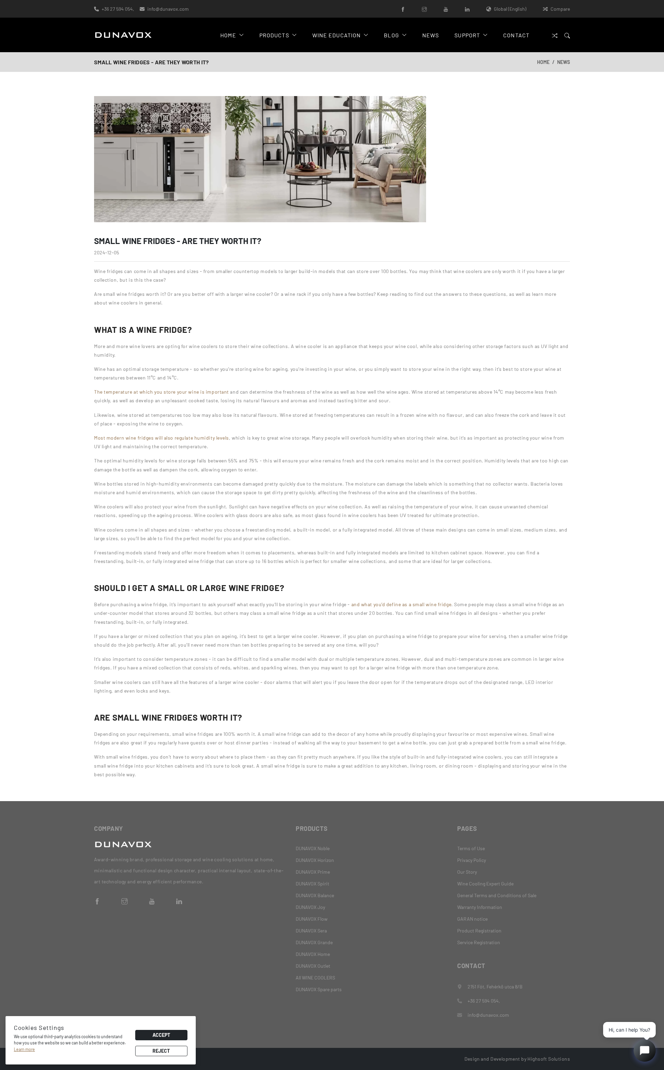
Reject (161, 1051)
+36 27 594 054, (118, 9)
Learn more (24, 1049)
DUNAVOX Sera (311, 930)
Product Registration (479, 930)
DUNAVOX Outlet (313, 966)
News (430, 35)
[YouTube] (445, 9)
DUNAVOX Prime (313, 872)
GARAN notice (472, 919)
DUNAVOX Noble (313, 848)
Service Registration (478, 942)
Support (467, 35)
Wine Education (336, 35)
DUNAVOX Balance (315, 895)
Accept (161, 1035)
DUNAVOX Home (313, 954)
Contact (516, 35)
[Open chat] (645, 1051)
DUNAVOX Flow (312, 919)
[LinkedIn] (467, 9)
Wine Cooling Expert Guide (485, 883)
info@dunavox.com (168, 9)
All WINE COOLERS (315, 977)
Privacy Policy (471, 860)
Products (274, 35)
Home (228, 35)
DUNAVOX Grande (314, 942)
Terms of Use (471, 848)
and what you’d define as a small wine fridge (401, 604)
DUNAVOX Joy (310, 907)
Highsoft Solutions (548, 1059)
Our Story (467, 872)
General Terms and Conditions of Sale (496, 895)
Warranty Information (479, 907)
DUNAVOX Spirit (312, 883)
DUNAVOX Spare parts (319, 989)
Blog (391, 35)
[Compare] (554, 35)
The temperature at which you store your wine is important (161, 392)
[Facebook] (402, 9)
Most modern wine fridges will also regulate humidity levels (161, 438)
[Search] (567, 35)
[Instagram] (424, 9)
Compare (560, 9)
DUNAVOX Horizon (315, 860)
